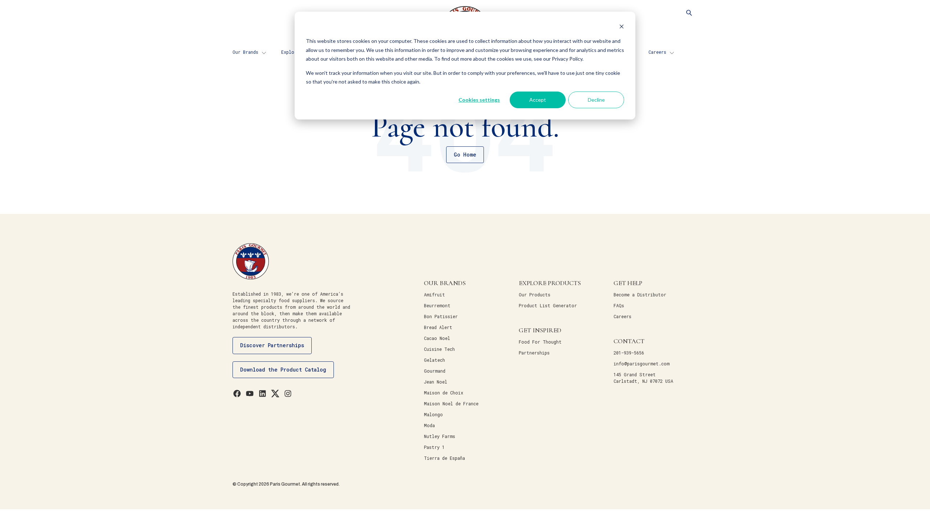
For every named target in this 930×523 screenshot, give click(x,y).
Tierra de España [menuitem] (444, 458)
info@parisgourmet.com (642, 363)
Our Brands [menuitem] (245, 52)
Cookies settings (479, 100)
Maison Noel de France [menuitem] (451, 403)
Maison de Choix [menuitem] (443, 393)
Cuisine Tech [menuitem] (439, 349)
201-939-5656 (629, 353)
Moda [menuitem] (429, 425)
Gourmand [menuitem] (434, 371)
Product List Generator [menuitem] (548, 305)
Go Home (465, 154)
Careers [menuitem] (657, 52)
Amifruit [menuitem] (434, 294)
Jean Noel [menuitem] (435, 382)
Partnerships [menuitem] (534, 353)
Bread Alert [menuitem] (438, 327)
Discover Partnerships (272, 345)
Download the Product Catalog (283, 369)
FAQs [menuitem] (619, 305)
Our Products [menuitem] (534, 294)
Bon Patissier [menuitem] (441, 316)
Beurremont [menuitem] (437, 305)
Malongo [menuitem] (433, 414)
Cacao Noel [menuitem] (437, 338)
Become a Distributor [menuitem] (640, 294)
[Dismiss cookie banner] (621, 27)
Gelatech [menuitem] (434, 360)
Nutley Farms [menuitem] (439, 436)
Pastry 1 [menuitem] (434, 447)
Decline (596, 100)
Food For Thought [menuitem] (540, 342)
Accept (537, 100)
